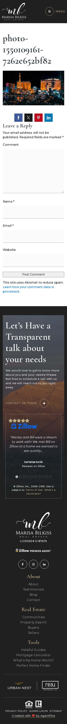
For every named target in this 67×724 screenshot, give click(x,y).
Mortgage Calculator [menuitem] (33, 655)
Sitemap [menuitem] (56, 710)
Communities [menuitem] (33, 617)
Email (8, 225)
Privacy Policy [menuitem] (16, 710)
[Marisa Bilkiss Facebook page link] (22, 564)
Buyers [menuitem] (33, 627)
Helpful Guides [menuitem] (33, 650)
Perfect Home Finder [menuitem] (33, 665)
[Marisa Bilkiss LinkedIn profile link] (44, 564)
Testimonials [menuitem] (33, 589)
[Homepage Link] (14, 11)
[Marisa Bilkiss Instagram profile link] (33, 564)
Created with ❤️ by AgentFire (33, 715)
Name (8, 201)
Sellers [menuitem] (33, 633)
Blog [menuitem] (33, 594)
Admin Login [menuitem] (38, 710)
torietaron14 (33, 462)
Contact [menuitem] (33, 600)
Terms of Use (34, 489)
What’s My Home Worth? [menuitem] (33, 660)
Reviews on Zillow (33, 466)
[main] (33, 164)
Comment (11, 144)
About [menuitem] (33, 584)
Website (9, 250)
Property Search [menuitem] (33, 622)
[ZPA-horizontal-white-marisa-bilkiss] (33, 550)
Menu (60, 11)
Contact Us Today (21, 403)
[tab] (16, 476)
